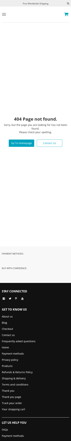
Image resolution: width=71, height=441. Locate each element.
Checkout (7, 329)
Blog (4, 322)
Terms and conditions (15, 384)
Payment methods (13, 353)
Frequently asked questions (19, 341)
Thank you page (11, 397)
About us (7, 316)
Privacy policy (10, 359)
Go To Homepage (21, 143)
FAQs (5, 429)
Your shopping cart (13, 409)
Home (5, 347)
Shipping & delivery (14, 378)
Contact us (8, 335)
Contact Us (49, 143)
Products (7, 366)
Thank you (8, 390)
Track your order (12, 403)
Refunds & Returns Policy (17, 372)
